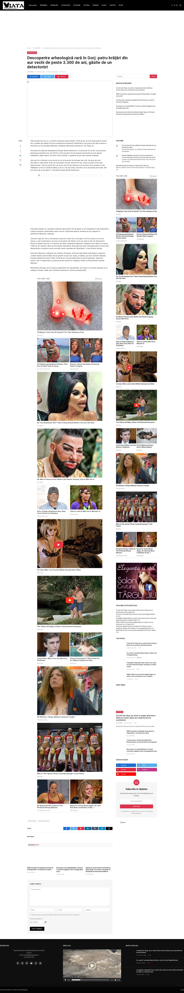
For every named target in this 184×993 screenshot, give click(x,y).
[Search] (180, 5)
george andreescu (44, 821)
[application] (92, 965)
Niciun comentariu (53, 71)
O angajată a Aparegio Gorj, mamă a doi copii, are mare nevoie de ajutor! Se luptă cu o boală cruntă (141, 664)
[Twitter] (20, 150)
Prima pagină (33, 5)
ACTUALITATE (65, 5)
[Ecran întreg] (119, 980)
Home (182, 990)
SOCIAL (104, 5)
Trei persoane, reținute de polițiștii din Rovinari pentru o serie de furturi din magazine (142, 741)
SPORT (121, 5)
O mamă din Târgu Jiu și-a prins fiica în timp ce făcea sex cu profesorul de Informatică (142, 644)
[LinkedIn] (20, 155)
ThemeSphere (24, 990)
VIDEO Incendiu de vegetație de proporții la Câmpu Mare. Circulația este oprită (40, 868)
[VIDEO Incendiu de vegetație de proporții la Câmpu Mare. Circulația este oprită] (40, 857)
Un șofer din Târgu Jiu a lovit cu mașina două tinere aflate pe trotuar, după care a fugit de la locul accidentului (136, 718)
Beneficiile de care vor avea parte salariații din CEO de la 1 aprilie (136, 630)
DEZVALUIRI (54, 5)
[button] (92, 965)
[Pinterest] (20, 160)
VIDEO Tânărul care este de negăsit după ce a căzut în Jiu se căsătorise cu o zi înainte (141, 675)
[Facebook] (20, 146)
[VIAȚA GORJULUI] (13, 5)
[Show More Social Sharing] (71, 76)
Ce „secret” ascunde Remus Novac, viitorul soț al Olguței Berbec (135, 614)
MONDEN (95, 5)
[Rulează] (65, 980)
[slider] (90, 979)
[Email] (20, 165)
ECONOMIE (76, 5)
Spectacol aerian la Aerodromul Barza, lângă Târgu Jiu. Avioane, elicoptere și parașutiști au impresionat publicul (98, 869)
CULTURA (86, 5)
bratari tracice (32, 821)
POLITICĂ (113, 5)
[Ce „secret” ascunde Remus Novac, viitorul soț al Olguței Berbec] (120, 655)
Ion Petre (31, 71)
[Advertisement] (92, 30)
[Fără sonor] (115, 980)
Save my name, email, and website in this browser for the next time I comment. (56, 915)
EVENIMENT (43, 5)
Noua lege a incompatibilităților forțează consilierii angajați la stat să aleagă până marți (69, 869)
